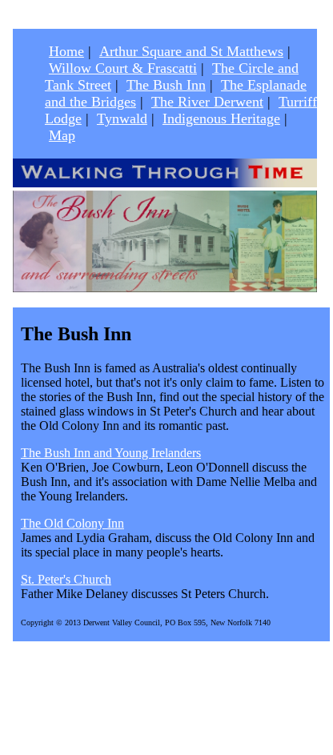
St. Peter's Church (66, 579)
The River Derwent (207, 102)
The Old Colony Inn (72, 523)
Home (66, 51)
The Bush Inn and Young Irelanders (111, 453)
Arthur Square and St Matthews (191, 51)
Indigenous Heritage (221, 118)
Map (62, 135)
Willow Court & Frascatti (123, 68)
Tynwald (122, 118)
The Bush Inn (166, 85)
